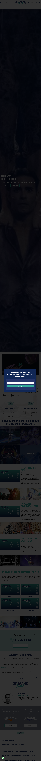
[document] (20, 380)
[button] (35, 370)
